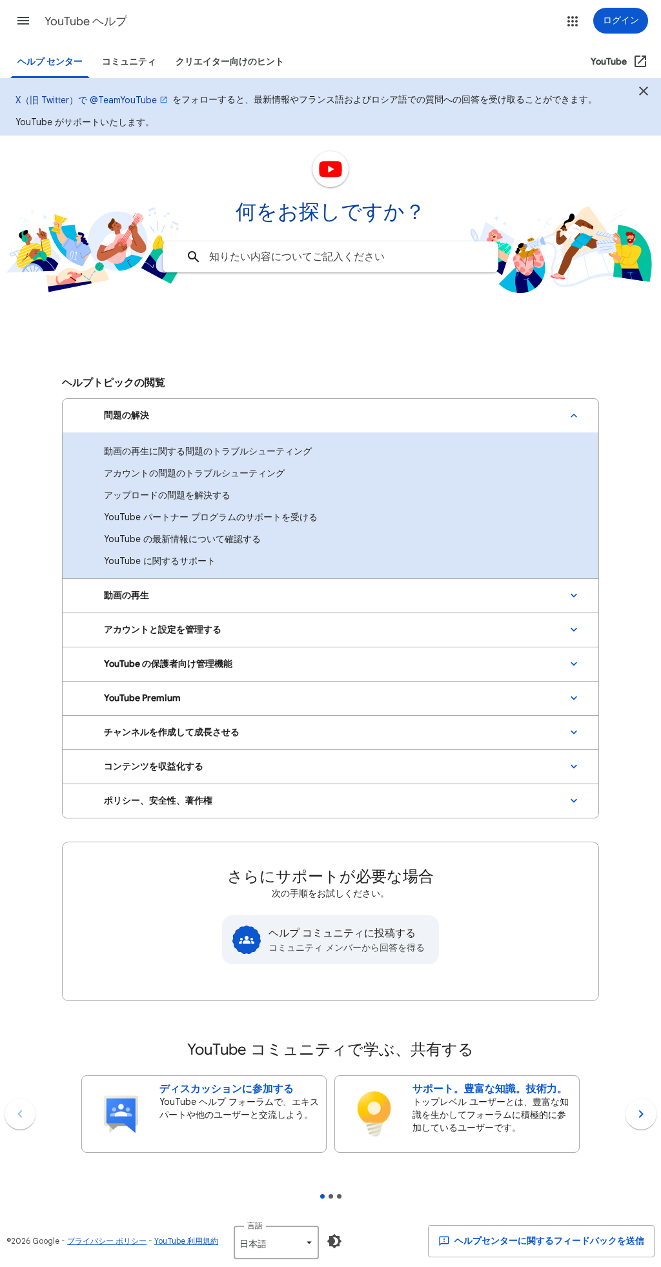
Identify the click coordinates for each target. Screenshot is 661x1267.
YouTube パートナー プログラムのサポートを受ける (211, 517)
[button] (23, 20)
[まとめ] (643, 92)
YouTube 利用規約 (186, 1241)
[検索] (193, 256)
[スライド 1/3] (322, 1196)
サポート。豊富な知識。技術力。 (489, 1088)
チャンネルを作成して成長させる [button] (171, 732)
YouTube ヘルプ (86, 21)
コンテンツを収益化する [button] (153, 766)
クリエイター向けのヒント (230, 61)
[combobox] (330, 256)
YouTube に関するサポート (160, 561)
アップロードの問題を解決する (167, 495)
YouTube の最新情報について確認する (182, 539)
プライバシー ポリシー (107, 1241)
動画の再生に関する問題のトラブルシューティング (208, 451)
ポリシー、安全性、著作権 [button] (158, 800)
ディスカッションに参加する (226, 1088)
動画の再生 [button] (126, 595)
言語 (255, 1225)
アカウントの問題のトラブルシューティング (194, 473)
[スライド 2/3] (331, 1196)
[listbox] (276, 1242)
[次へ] (640, 1114)
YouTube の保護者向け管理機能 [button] (168, 663)
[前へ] (20, 1114)
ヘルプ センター (50, 61)
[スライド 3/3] (339, 1196)
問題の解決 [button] (126, 415)
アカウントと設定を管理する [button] (162, 629)
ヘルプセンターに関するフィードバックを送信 (548, 1240)
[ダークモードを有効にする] (334, 1241)
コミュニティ (129, 61)
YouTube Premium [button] (142, 698)
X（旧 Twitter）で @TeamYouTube (86, 100)
